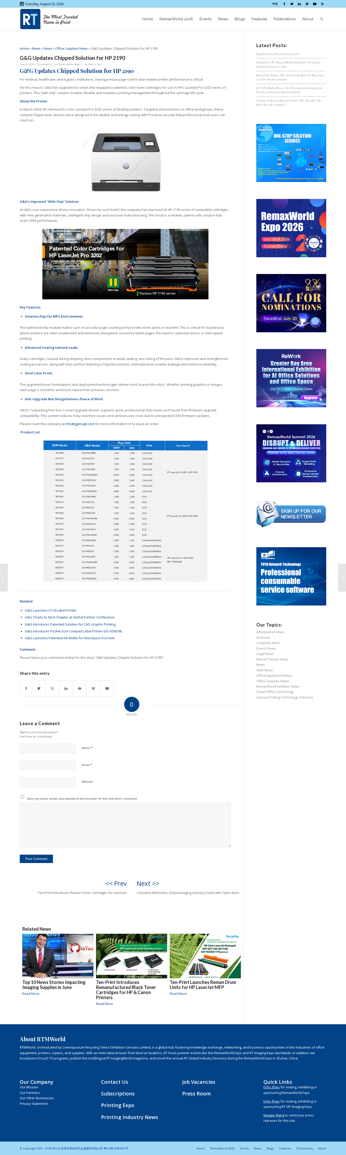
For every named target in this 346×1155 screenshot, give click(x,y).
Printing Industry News (129, 1117)
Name (87, 747)
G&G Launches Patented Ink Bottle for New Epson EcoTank (70, 638)
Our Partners (30, 1092)
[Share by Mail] (79, 688)
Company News (268, 642)
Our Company (36, 1081)
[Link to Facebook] (284, 4)
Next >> (148, 883)
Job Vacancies (198, 1081)
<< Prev (116, 883)
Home (24, 48)
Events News (266, 648)
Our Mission (29, 1087)
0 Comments (44, 64)
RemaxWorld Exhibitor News (278, 686)
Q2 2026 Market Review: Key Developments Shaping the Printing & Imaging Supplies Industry (289, 90)
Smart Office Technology (275, 691)
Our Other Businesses (37, 1098)
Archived (263, 637)
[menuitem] (147, 19)
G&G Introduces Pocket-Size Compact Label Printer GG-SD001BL (74, 631)
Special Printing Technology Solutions (285, 697)
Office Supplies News (71, 48)
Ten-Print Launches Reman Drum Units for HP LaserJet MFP (203, 984)
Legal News (265, 653)
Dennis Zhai (95, 64)
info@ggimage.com (79, 423)
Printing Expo (117, 1105)
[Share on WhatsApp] (52, 688)
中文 (275, 4)
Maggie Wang (273, 1115)
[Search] (321, 19)
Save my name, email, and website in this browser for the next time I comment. (82, 798)
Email (87, 764)
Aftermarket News (270, 632)
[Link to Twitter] (292, 4)
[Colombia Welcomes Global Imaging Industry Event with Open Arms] (342, 578)
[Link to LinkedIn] (299, 4)
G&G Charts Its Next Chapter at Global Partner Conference (69, 617)
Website (87, 781)
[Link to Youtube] (314, 4)
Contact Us (114, 1081)
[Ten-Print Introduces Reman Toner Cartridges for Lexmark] (4, 578)
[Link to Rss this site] (322, 4)
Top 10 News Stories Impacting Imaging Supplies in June (54, 984)
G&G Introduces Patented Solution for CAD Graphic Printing (70, 624)
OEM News (264, 670)
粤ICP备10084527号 (116, 1148)
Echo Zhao (271, 1087)
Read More (30, 993)
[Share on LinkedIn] (66, 688)
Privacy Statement (34, 1103)
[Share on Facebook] (26, 688)
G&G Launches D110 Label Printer (50, 610)
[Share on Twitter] (39, 688)
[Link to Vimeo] (307, 4)
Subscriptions (118, 1093)
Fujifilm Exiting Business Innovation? (278, 54)
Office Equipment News (274, 675)
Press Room (196, 1093)
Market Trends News (272, 659)
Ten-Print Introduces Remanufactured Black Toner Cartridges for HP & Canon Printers (126, 989)
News (36, 48)
